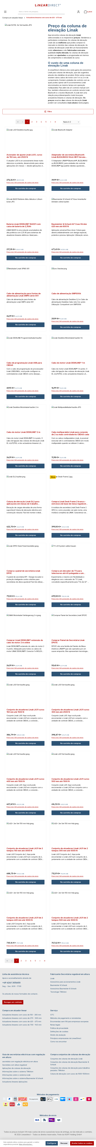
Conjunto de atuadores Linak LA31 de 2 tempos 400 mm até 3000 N (25, 919)
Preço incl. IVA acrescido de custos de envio (22, 182)
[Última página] (55, 121)
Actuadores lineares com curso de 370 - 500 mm (22, 1018)
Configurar (51, 1143)
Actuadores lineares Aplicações (14, 1082)
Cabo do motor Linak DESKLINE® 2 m (23, 432)
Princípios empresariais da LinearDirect (65, 1038)
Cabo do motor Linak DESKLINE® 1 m (68, 363)
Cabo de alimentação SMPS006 (66, 293)
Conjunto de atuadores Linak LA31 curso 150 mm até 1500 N (25, 711)
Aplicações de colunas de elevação (16, 1068)
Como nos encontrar (58, 1042)
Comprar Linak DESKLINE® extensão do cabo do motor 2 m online (25, 641)
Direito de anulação (58, 1035)
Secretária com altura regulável (14, 1065)
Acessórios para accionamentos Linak (65, 982)
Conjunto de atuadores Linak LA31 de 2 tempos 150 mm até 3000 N (25, 849)
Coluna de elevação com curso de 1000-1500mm (69, 1074)
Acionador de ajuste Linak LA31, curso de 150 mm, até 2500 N (24, 156)
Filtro (49, 111)
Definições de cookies (59, 1032)
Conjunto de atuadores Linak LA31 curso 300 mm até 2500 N (70, 711)
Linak (52, 978)
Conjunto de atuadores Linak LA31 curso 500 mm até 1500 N (70, 780)
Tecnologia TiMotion (58, 992)
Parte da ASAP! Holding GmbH (69, 1134)
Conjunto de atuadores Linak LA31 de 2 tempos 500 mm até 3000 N (70, 919)
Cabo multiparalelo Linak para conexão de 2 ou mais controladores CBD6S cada (70, 433)
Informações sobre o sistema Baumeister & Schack (22, 1078)
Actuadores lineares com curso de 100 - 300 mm (21, 1015)
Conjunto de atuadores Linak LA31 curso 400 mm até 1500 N (25, 780)
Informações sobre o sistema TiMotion (17, 1072)
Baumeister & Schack (58, 985)
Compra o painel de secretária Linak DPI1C (23, 572)
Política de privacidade (59, 1028)
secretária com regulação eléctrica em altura (20, 1062)
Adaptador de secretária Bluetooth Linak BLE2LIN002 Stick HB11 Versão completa (68, 156)
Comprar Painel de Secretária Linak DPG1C (68, 641)
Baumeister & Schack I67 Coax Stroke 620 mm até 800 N (69, 225)
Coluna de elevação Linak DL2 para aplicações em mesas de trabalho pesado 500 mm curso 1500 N (23, 503)
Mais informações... (26, 1144)
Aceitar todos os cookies (82, 1143)
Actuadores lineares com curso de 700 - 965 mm (21, 1025)
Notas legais (55, 1025)
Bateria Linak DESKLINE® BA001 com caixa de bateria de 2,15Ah (24, 225)
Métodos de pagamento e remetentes (65, 1018)
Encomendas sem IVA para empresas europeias (69, 1021)
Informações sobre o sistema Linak (16, 1075)
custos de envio (38, 1132)
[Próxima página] (50, 121)
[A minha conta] (78, 11)
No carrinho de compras (25, 188)
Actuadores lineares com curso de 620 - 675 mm (21, 1021)
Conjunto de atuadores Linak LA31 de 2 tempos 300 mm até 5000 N (70, 849)
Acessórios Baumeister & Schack (63, 989)
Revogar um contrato (13, 1002)
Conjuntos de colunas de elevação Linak (66, 1059)
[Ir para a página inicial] (48, 5)
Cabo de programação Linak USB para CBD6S (24, 364)
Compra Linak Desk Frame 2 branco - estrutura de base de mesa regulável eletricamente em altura (69, 503)
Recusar (64, 1143)
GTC (52, 1015)
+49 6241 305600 (11, 982)
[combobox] (39, 11)
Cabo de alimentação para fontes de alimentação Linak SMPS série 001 (24, 294)
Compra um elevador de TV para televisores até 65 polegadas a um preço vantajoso (68, 572)
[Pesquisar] (62, 11)
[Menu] (5, 11)
